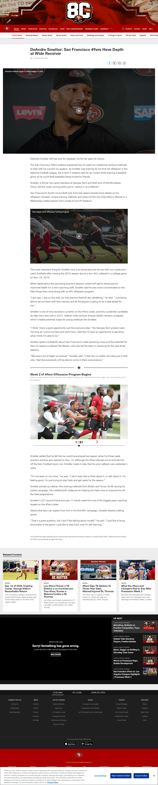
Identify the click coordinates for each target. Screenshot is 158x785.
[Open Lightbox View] (79, 417)
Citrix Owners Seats (121, 712)
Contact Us (15, 704)
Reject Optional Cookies (121, 776)
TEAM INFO (144, 700)
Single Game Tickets (121, 716)
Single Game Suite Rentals (90, 708)
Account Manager (121, 704)
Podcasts (36, 716)
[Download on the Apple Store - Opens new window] (70, 744)
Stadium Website (58, 704)
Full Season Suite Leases (90, 704)
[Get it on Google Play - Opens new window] (87, 745)
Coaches (145, 716)
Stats (144, 720)
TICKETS (122, 700)
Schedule (145, 708)
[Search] (123, 28)
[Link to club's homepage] (7, 29)
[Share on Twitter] (114, 64)
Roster (145, 704)
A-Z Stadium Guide (58, 712)
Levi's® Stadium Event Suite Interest (90, 712)
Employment (15, 708)
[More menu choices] (111, 29)
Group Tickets (121, 720)
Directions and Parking (58, 720)
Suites (90, 700)
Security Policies (58, 724)
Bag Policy (58, 708)
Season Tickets (122, 708)
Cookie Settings (100, 776)
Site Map (36, 720)
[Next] (97, 441)
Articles (35, 704)
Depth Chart (145, 712)
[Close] (154, 775)
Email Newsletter (14, 712)
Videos (35, 708)
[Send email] (119, 64)
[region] (79, 776)
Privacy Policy (52, 782)
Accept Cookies (141, 776)
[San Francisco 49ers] (79, 755)
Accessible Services (58, 716)
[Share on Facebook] (109, 64)
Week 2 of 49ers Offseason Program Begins (60, 374)
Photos (35, 712)
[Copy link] (124, 63)
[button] (79, 111)
